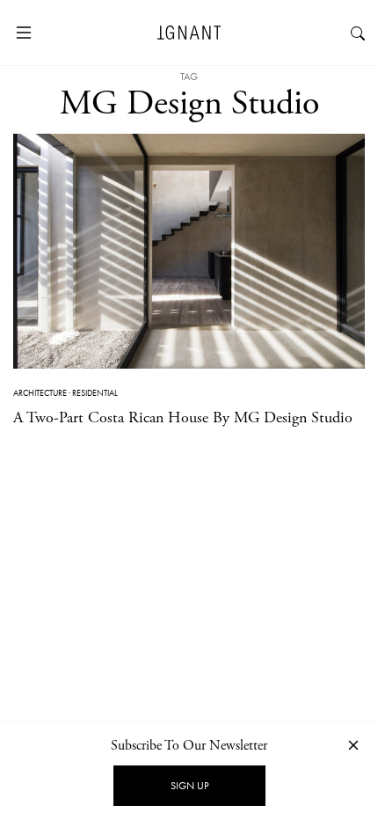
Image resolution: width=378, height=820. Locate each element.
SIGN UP (189, 786)
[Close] (353, 745)
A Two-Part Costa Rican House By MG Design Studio (183, 417)
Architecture (40, 393)
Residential (95, 393)
